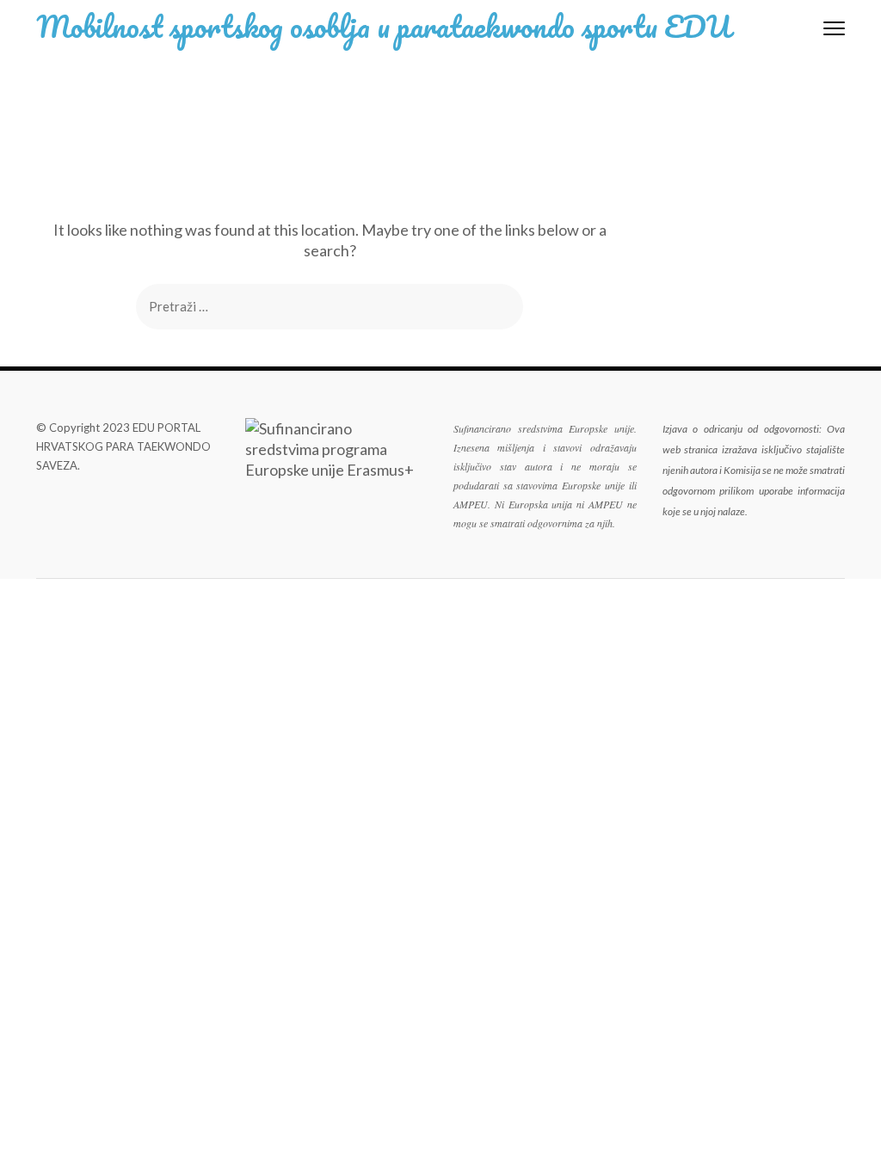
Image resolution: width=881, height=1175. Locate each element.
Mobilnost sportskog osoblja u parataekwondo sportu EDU (383, 26)
